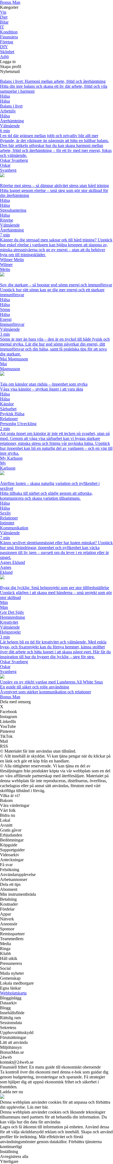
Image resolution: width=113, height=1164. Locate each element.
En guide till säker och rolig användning (34, 687)
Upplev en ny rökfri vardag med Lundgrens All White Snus (51, 682)
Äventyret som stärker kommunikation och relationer (45, 692)
